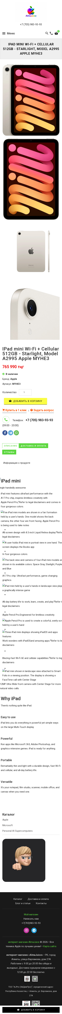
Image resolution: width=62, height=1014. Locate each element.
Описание (10, 446)
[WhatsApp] (16, 432)
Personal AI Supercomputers (17, 830)
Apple (5, 819)
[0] (56, 33)
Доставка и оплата (33, 446)
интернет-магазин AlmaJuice (23, 942)
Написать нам (31, 918)
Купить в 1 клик (16, 410)
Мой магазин (31, 914)
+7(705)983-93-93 (31, 923)
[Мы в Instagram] (26, 930)
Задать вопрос (43, 410)
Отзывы (9, 452)
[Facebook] (4, 432)
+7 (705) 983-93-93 (31, 24)
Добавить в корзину (27, 401)
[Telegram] (10, 432)
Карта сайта (49, 946)
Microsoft (7, 825)
